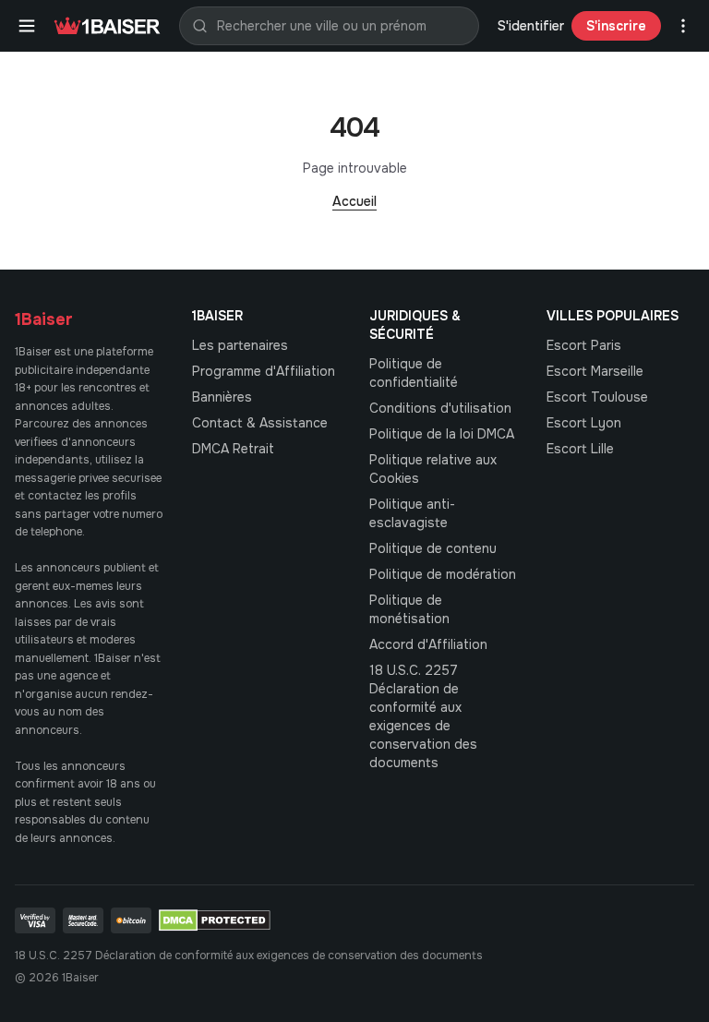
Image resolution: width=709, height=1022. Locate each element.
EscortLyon (584, 423)
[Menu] (26, 26)
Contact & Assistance (260, 423)
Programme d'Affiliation (263, 371)
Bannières (222, 397)
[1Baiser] (107, 26)
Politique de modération (442, 574)
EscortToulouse (597, 397)
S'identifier (531, 26)
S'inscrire (616, 26)
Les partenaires (240, 345)
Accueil (354, 201)
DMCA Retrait (233, 448)
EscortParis (584, 345)
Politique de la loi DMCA (441, 434)
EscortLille (580, 448)
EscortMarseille (595, 371)
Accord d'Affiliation (428, 644)
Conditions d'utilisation (440, 408)
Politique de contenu (433, 548)
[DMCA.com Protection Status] (214, 920)
